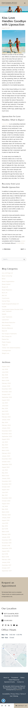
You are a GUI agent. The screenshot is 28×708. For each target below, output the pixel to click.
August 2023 (6, 439)
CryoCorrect (5, 298)
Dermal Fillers (6, 301)
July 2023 (5, 442)
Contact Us (20, 682)
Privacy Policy (15, 694)
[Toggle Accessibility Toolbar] (3, 701)
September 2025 (7, 397)
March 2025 (5, 414)
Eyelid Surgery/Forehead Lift (10, 304)
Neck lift (4, 331)
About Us (6, 677)
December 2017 (6, 565)
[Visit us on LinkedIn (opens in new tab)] (8, 625)
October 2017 (6, 568)
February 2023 (6, 453)
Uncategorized (6, 350)
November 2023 (7, 433)
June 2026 (5, 372)
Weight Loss (5, 353)
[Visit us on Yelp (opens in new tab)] (11, 625)
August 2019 (5, 520)
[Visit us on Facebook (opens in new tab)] (3, 625)
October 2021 (6, 487)
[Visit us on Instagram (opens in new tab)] (5, 625)
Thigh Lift (5, 345)
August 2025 (6, 400)
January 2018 (6, 562)
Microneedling (6, 325)
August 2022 (6, 467)
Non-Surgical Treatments (9, 333)
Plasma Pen (5, 339)
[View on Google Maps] (14, 655)
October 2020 (6, 501)
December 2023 (7, 431)
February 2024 (6, 425)
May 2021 (5, 495)
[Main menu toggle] (24, 3)
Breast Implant (6, 284)
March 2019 (5, 531)
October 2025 (6, 394)
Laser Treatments (7, 317)
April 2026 (5, 377)
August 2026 (6, 366)
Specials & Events (9, 682)
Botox (3, 278)
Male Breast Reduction (8, 322)
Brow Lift (4, 292)
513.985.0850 (20, 243)
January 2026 (6, 386)
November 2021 (6, 484)
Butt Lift (4, 295)
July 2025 (5, 403)
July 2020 (5, 506)
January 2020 (6, 517)
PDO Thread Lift (6, 336)
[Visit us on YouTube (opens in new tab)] (14, 625)
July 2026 (5, 369)
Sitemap (15, 696)
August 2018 (5, 551)
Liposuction (5, 124)
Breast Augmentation (8, 281)
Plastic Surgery (6, 342)
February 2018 (6, 559)
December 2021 (6, 481)
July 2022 (5, 470)
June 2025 (5, 405)
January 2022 (6, 478)
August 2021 (5, 489)
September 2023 (7, 436)
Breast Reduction (7, 290)
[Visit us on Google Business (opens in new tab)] (17, 625)
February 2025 (6, 417)
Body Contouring (7, 276)
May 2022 (5, 473)
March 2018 (5, 557)
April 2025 (5, 411)
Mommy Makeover (7, 328)
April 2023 (5, 447)
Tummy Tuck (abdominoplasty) (11, 347)
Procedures (14, 677)
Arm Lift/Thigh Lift (7, 273)
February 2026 (6, 383)
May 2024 (5, 422)
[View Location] (3, 613)
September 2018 (7, 548)
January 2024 (6, 428)
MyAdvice (19, 689)
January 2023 (6, 456)
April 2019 (5, 529)
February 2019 (6, 534)
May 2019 (5, 526)
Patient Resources (14, 679)
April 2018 (5, 554)
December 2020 (7, 498)
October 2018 (6, 545)
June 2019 (5, 523)
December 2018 (6, 540)
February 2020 (6, 515)
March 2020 (5, 512)
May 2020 (5, 509)
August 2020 (6, 503)
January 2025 (6, 419)
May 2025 (5, 408)
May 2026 (5, 375)
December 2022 (7, 459)
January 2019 (6, 537)
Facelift (4, 306)
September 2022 (7, 464)
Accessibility (6, 694)
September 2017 (7, 571)
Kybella (4, 314)
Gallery (22, 677)
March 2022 (5, 475)
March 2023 (5, 450)
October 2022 (6, 461)
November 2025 (7, 391)
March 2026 (5, 380)
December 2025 (7, 389)
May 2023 (5, 445)
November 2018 (6, 543)
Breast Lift (5, 287)
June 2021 (5, 492)
